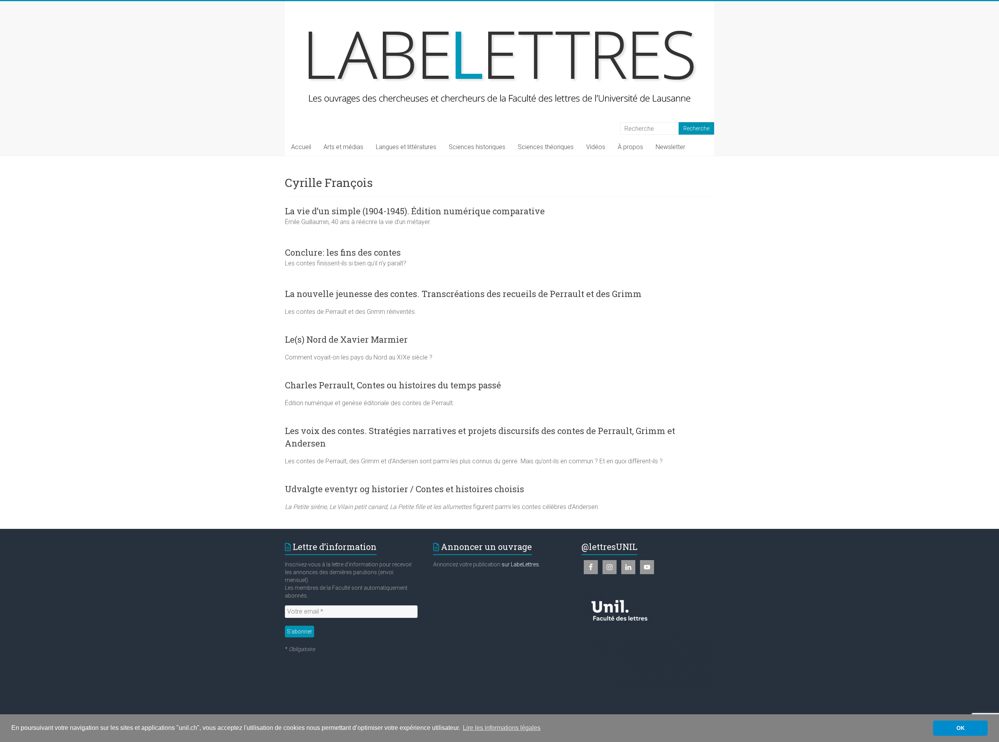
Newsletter (670, 147)
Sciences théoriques (546, 147)
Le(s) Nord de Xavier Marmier (346, 339)
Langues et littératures (406, 147)
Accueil (301, 147)
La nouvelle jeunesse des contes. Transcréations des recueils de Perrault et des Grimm (463, 293)
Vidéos (595, 147)
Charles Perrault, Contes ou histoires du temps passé (393, 385)
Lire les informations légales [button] (501, 727)
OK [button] (960, 728)
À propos (630, 147)
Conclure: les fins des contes (343, 252)
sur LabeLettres (520, 564)
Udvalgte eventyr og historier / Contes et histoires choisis (404, 489)
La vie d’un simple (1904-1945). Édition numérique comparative (415, 211)
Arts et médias (343, 147)
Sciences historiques (477, 147)
